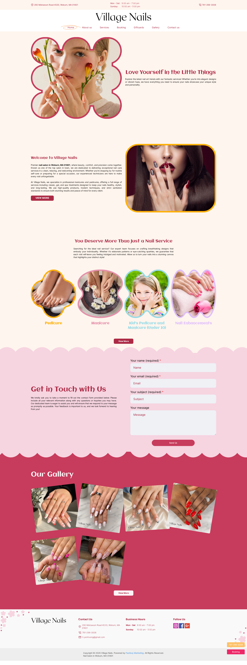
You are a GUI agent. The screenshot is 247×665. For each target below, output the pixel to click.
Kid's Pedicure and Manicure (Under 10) (147, 325)
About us (87, 27)
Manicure (100, 323)
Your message (139, 407)
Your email (145, 376)
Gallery (156, 27)
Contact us (173, 27)
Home (71, 27)
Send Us (173, 443)
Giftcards (139, 27)
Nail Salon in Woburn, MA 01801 (98, 656)
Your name (145, 360)
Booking (121, 27)
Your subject (146, 392)
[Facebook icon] (181, 625)
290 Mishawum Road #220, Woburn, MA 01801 (56, 5)
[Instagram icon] (175, 625)
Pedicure (53, 323)
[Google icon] (187, 625)
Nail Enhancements (193, 323)
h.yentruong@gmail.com (93, 637)
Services (104, 27)
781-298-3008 (209, 5)
